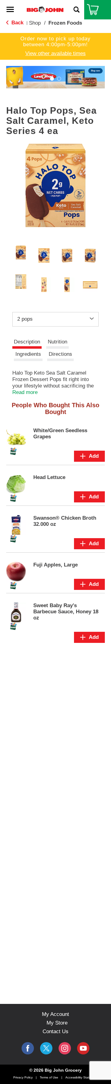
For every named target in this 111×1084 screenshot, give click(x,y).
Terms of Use (49, 1077)
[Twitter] (46, 1048)
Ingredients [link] (28, 354)
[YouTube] (65, 1048)
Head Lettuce (49, 477)
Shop (35, 23)
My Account (55, 1014)
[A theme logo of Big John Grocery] (45, 9)
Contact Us (55, 1031)
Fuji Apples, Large (55, 565)
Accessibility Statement (81, 1077)
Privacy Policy (23, 1077)
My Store (57, 1023)
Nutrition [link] (57, 342)
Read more (25, 392)
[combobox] (55, 319)
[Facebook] (28, 1048)
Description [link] (27, 342)
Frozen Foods (65, 23)
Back (16, 23)
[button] (52, 79)
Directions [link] (60, 354)
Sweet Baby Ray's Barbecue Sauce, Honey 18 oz (65, 612)
